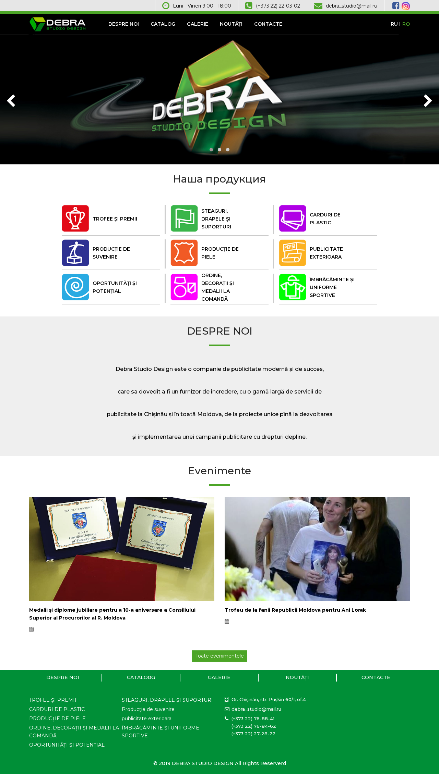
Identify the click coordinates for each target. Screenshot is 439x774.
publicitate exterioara (146, 718)
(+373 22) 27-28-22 (254, 733)
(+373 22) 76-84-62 (254, 726)
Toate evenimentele (219, 656)
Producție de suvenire (148, 709)
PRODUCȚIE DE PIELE (57, 718)
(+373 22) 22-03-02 (278, 6)
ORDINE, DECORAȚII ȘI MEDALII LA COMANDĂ (74, 732)
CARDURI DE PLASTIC (57, 709)
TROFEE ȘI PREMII (52, 700)
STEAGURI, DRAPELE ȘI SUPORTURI (167, 700)
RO (406, 24)
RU (394, 24)
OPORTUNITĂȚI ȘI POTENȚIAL (67, 745)
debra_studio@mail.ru (351, 6)
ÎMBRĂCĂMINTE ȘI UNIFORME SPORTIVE (160, 732)
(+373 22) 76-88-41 (253, 718)
